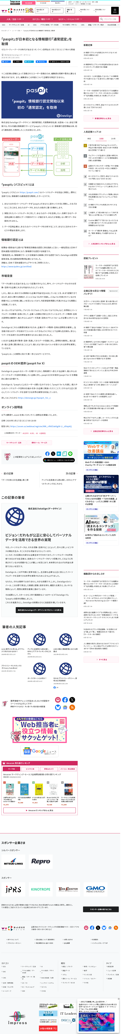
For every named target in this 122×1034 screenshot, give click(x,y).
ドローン (77, 4)
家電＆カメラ (49, 769)
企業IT (70, 2)
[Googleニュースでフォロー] (110, 928)
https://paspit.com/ (29, 192)
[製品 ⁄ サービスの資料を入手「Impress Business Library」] (48, 1021)
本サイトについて (13, 939)
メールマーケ (7, 991)
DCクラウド (88, 2)
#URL (32, 433)
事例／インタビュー (90, 966)
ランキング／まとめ (69, 983)
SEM (23, 991)
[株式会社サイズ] (68, 889)
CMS (82, 25)
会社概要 (67, 943)
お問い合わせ (68, 939)
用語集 (110, 979)
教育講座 (83, 4)
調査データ (66, 970)
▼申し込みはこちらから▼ (88, 1011)
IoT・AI (82, 2)
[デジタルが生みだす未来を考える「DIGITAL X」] (68, 1021)
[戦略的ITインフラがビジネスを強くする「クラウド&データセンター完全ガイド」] (48, 1006)
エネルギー (71, 4)
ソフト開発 (76, 2)
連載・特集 (69, 10)
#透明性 (42, 433)
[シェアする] (47, 454)
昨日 (89, 139)
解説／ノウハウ (67, 966)
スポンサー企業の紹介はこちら (101, 909)
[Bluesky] (104, 928)
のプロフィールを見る (39, 610)
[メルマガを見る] (86, 928)
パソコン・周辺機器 (67, 769)
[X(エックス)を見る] (98, 928)
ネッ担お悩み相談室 (37, 706)
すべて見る (103, 659)
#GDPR (25, 433)
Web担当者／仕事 (47, 978)
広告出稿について (100, 10)
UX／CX (24, 983)
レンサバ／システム (47, 983)
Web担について (84, 10)
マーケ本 (11, 769)
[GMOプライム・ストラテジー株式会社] (95, 889)
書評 (85, 970)
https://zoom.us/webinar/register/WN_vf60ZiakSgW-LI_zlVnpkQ (41, 426)
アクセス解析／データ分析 (49, 25)
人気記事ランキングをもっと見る (103, 244)
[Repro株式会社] (41, 862)
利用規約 (95, 939)
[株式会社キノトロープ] (41, 889)
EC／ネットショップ (28, 987)
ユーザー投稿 (16, 30)
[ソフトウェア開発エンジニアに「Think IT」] (68, 1006)
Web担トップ (5, 30)
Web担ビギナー (40, 10)
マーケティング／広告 (16, 25)
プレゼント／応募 (113, 975)
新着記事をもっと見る (103, 118)
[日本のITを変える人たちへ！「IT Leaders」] (68, 1014)
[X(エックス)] (72, 700)
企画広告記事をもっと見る (103, 431)
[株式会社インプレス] (17, 1018)
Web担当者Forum (12, 10)
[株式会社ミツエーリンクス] (13, 862)
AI (28, 25)
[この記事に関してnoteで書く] (64, 453)
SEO (3, 25)
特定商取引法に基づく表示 (44, 943)
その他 (43, 991)
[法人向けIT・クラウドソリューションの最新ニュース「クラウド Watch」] (48, 1014)
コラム (64, 975)
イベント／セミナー (90, 979)
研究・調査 (95, 2)
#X (37, 433)
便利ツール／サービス (70, 979)
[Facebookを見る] (92, 928)
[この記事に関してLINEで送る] (70, 454)
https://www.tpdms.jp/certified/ (16, 266)
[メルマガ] (58, 700)
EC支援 (88, 4)
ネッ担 (27, 706)
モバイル (44, 987)
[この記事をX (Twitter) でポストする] (53, 454)
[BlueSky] (58, 707)
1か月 (113, 139)
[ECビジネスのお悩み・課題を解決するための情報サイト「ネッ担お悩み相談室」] (48, 1029)
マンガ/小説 (88, 975)
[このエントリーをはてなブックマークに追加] (59, 454)
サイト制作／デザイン (69, 25)
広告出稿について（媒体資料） (45, 939)
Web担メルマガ (56, 10)
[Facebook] (65, 700)
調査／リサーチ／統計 (96, 25)
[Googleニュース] (65, 707)
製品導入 (57, 3)
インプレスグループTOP (100, 943)
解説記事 (111, 966)
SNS (34, 25)
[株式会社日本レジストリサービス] (13, 889)
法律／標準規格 (8, 983)
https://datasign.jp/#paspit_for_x (34, 397)
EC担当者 (43, 3)
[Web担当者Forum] (12, 929)
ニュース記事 (112, 970)
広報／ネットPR (8, 987)
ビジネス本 (30, 769)
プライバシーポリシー (14, 943)
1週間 (101, 139)
